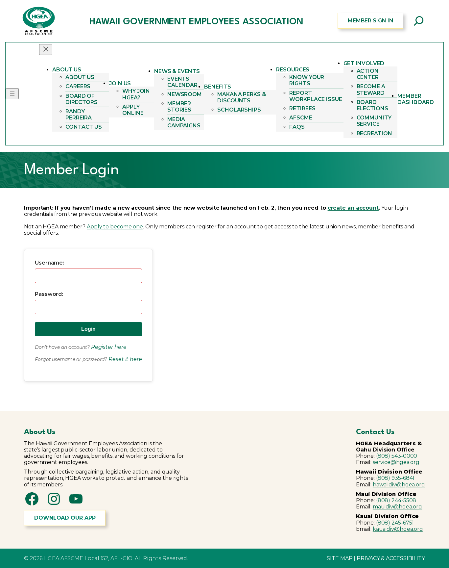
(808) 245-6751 (395, 523)
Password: (49, 294)
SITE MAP (339, 558)
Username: (49, 263)
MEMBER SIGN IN (370, 20)
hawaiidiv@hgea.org (399, 484)
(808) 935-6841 (395, 478)
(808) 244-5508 (396, 500)
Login (88, 329)
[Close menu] (45, 49)
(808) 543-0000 (396, 456)
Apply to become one (115, 226)
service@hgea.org (396, 462)
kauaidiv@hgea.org (398, 529)
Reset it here (125, 359)
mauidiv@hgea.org (397, 506)
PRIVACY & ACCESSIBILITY (391, 558)
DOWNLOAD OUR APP (64, 518)
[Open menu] (12, 93)
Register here (109, 347)
